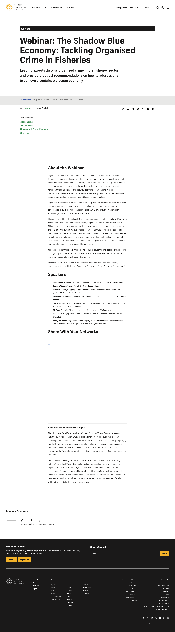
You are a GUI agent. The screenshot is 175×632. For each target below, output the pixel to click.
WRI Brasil (133, 585)
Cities (69, 587)
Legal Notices (164, 603)
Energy (69, 593)
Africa (53, 587)
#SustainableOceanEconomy (34, 129)
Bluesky (160, 618)
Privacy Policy (164, 600)
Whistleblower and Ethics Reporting (156, 606)
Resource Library (163, 585)
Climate (70, 590)
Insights (69, 7)
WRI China (133, 588)
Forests (69, 599)
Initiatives (57, 7)
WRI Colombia (131, 591)
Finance (86, 593)
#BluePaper (25, 132)
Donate (147, 8)
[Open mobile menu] (168, 7)
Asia (52, 590)
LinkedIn (152, 618)
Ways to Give (24, 559)
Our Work (134, 7)
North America (56, 599)
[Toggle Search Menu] (157, 8)
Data (46, 7)
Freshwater (71, 602)
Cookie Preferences (162, 609)
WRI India (133, 594)
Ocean (28, 108)
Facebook (144, 618)
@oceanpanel (26, 121)
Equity (85, 590)
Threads (156, 618)
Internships (165, 597)
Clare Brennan (32, 520)
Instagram (148, 618)
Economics (87, 587)
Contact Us (165, 580)
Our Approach (121, 7)
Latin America (56, 596)
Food (68, 596)
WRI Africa (133, 583)
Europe (53, 593)
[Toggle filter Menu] (163, 8)
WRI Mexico (132, 600)
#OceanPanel (26, 125)
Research (36, 7)
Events (167, 583)
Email (94, 553)
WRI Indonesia (131, 597)
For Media (165, 588)
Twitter (164, 618)
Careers (166, 594)
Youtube (168, 618)
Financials (165, 591)
